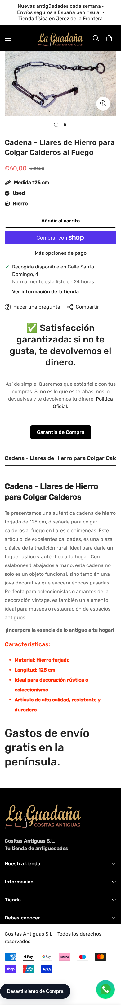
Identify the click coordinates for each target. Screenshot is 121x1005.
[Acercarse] (103, 104)
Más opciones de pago (61, 253)
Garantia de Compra (60, 432)
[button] (109, 38)
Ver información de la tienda (45, 292)
